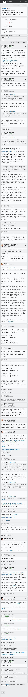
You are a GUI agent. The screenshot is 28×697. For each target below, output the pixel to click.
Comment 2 (6, 91)
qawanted (8, 453)
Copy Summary (17, 5)
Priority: (6, 24)
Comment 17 (6, 524)
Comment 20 (6, 569)
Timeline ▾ (24, 42)
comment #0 (12, 111)
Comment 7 (6, 246)
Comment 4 (6, 206)
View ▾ (25, 5)
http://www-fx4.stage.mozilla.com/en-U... (12, 449)
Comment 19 (6, 555)
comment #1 (12, 94)
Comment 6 (6, 233)
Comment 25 (6, 649)
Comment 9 (6, 326)
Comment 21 (6, 599)
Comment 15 (6, 459)
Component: (5, 20)
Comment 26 (6, 662)
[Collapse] (26, 46)
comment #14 (12, 496)
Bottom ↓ (13, 42)
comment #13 (12, 482)
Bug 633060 (8, 8)
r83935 (3, 446)
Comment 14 (6, 432)
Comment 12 (6, 406)
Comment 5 (6, 225)
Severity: (6, 26)
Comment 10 (6, 348)
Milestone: (6, 32)
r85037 (13, 620)
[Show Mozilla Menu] (4, 2)
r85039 (20, 620)
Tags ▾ (18, 42)
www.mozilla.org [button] (13, 19)
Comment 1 (6, 80)
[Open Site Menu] (2, 2)
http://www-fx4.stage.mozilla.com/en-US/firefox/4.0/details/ (9, 516)
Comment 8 (6, 264)
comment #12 (12, 462)
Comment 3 (6, 134)
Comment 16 (6, 511)
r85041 (18, 629)
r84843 (10, 550)
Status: (6, 31)
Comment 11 (6, 361)
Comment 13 (6, 421)
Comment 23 (6, 626)
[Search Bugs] (20, 2)
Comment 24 (6, 634)
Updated (6, 396)
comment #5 (12, 267)
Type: (7, 22)
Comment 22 (6, 617)
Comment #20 (16, 603)
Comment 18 (6, 539)
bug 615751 (10, 321)
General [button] (11, 20)
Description (6, 47)
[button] (24, 2)
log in (7, 684)
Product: (6, 19)
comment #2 (12, 137)
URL (8, 37)
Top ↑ (3, 692)
